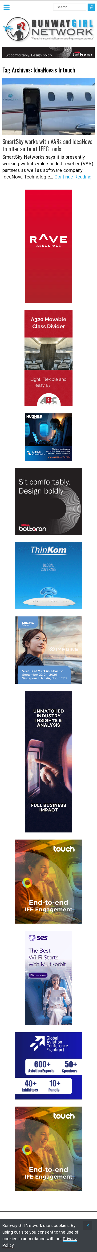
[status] (87, 1225)
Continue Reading (72, 177)
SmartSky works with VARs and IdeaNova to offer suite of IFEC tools (47, 145)
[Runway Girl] (48, 40)
